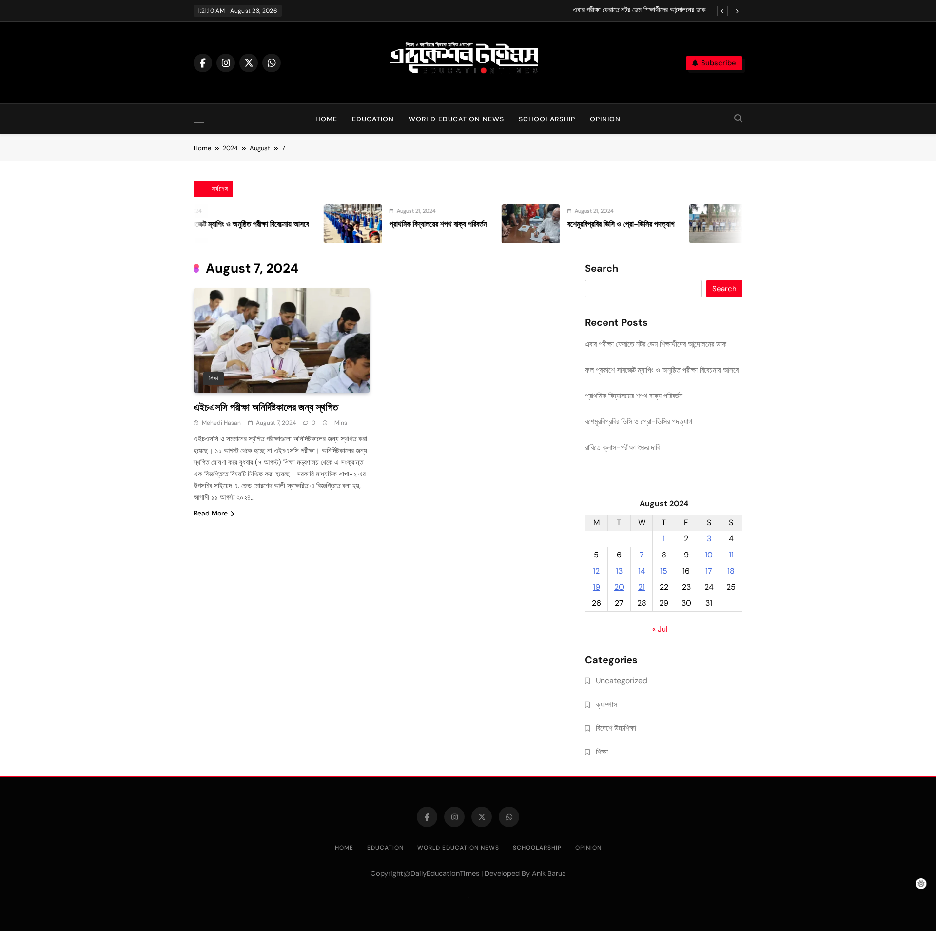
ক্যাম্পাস (606, 704)
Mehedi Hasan (221, 423)
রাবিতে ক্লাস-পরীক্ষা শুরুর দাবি (622, 447)
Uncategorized (621, 680)
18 (731, 571)
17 (708, 571)
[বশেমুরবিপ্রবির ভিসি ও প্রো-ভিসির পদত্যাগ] (503, 223)
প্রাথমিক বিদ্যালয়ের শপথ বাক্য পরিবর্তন (411, 224)
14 (641, 571)
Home (326, 119)
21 (641, 587)
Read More (211, 513)
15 (663, 571)
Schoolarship (547, 119)
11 (731, 555)
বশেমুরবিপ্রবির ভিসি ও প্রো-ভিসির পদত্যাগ (593, 224)
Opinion (605, 119)
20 (619, 587)
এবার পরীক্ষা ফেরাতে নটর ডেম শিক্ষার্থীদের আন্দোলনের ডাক (639, 10)
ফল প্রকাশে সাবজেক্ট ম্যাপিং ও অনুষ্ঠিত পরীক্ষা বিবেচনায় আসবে (205, 224)
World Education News (456, 119)
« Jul (660, 629)
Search (601, 269)
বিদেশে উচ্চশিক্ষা (616, 728)
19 (596, 587)
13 (619, 571)
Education (373, 119)
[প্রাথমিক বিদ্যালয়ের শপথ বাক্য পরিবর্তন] (325, 223)
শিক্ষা (213, 378)
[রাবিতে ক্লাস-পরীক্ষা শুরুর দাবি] (691, 223)
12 (596, 571)
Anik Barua (549, 873)
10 (709, 555)
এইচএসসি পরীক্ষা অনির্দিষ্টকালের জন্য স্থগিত (266, 407)
